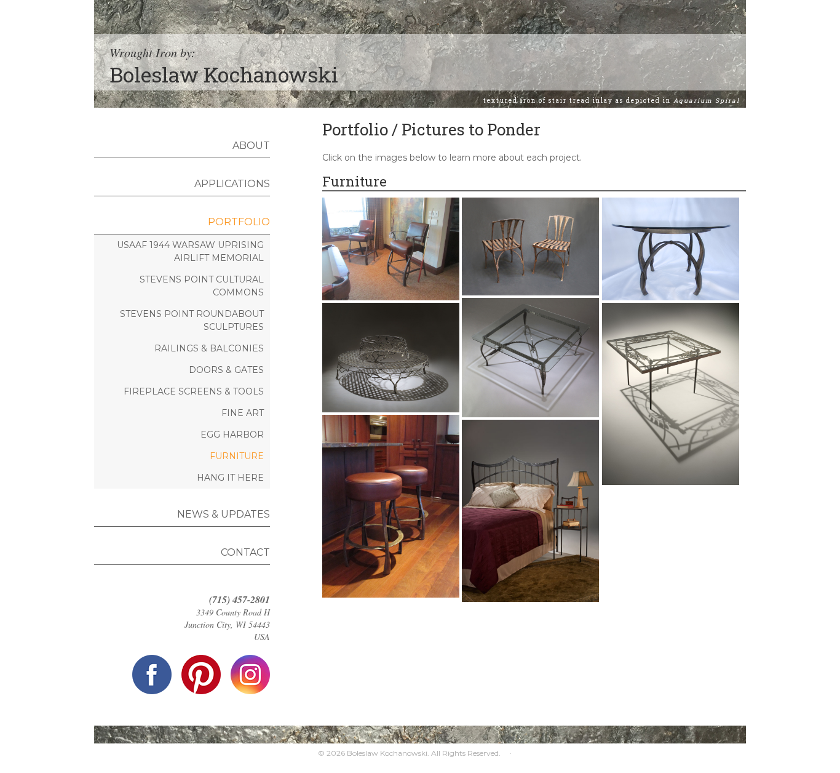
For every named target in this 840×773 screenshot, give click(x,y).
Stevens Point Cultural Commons (202, 286)
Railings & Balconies (209, 348)
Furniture (237, 456)
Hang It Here (230, 477)
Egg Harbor (232, 434)
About (251, 145)
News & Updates (223, 514)
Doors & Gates (226, 369)
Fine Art (242, 413)
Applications (232, 184)
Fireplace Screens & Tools (194, 391)
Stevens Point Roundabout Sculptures (192, 320)
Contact (245, 552)
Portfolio (239, 222)
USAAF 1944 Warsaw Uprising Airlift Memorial (190, 251)
